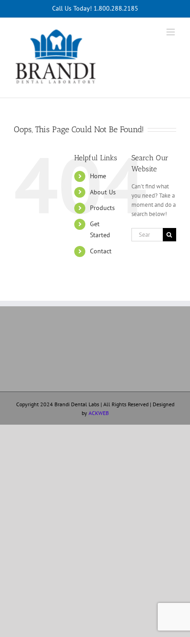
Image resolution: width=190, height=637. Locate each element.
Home (98, 176)
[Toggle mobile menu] (171, 32)
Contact (101, 251)
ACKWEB (99, 412)
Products (102, 208)
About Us (103, 192)
